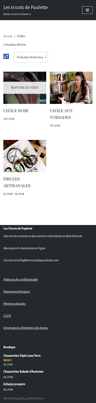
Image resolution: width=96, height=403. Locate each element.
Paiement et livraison (16, 291)
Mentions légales (14, 303)
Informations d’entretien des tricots (25, 328)
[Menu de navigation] (87, 10)
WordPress (36, 398)
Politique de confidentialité (20, 279)
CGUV (7, 315)
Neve (6, 398)
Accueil (7, 36)
